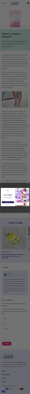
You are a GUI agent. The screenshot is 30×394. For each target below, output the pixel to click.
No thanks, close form (8, 204)
